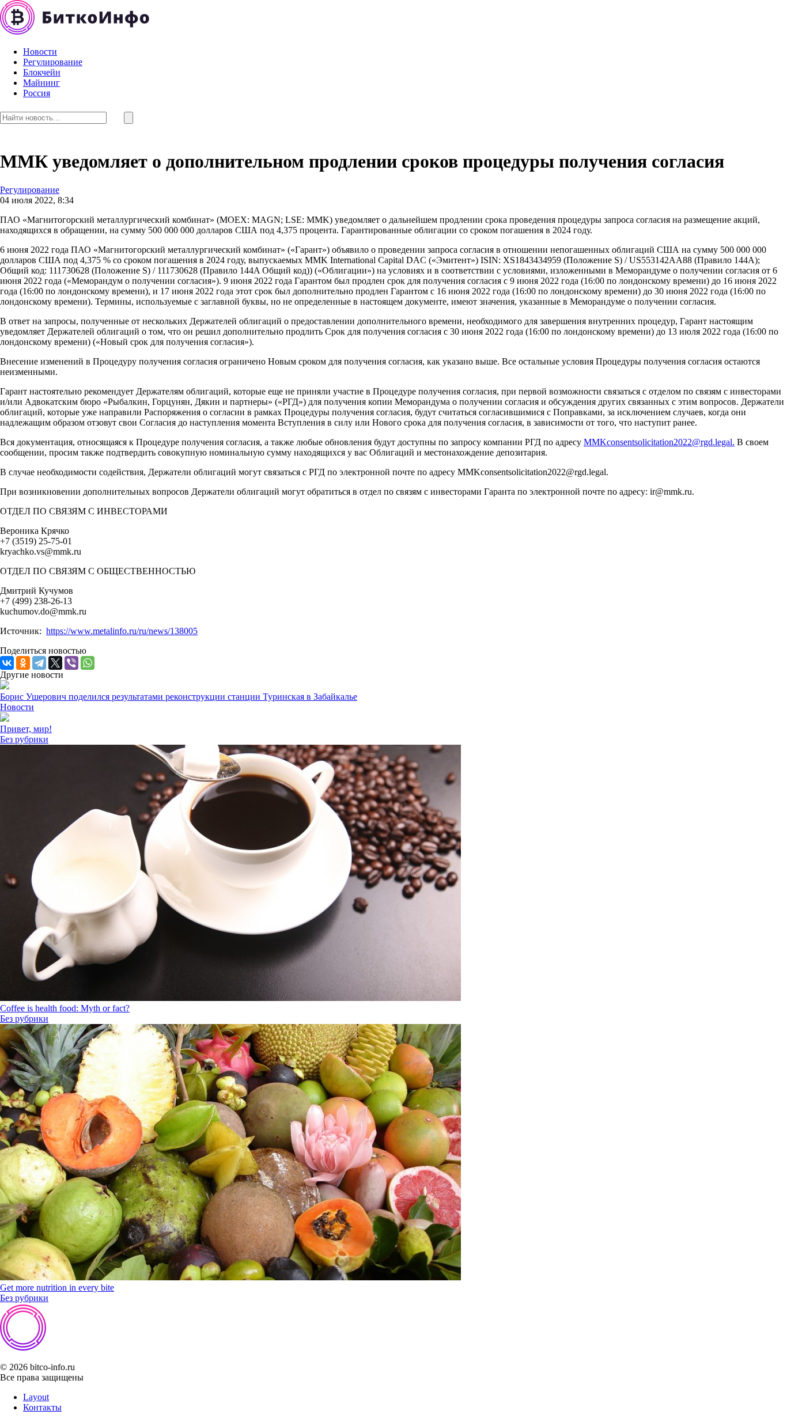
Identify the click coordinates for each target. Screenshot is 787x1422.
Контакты (42, 1407)
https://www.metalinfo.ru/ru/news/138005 (122, 631)
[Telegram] (39, 663)
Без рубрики (24, 739)
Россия (36, 93)
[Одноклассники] (23, 663)
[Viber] (71, 663)
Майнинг (41, 83)
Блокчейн (41, 72)
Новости (40, 51)
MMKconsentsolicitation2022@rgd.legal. (659, 442)
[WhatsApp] (87, 663)
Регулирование (52, 62)
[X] (55, 663)
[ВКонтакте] (7, 663)
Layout (36, 1397)
